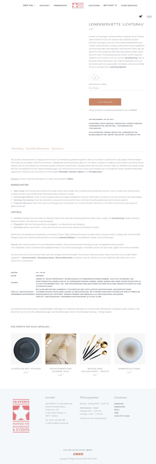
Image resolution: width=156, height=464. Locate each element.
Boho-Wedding (107, 123)
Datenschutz (119, 407)
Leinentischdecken (118, 67)
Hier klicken (21, 371)
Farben (70, 179)
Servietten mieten (116, 135)
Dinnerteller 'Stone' (130, 369)
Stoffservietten (132, 135)
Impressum (119, 403)
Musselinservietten (98, 135)
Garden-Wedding (134, 123)
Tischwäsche (95, 128)
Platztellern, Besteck (68, 171)
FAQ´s (117, 410)
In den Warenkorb (105, 102)
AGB (116, 413)
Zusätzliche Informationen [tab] (37, 148)
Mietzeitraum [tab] (57, 148)
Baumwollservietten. (64, 257)
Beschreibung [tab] (18, 148)
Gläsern (81, 171)
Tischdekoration (125, 126)
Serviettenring (131, 58)
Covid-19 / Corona (122, 416)
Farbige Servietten (112, 132)
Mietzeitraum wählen (98, 84)
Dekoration (120, 123)
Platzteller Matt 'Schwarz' (26, 369)
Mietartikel (110, 126)
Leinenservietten (96, 126)
